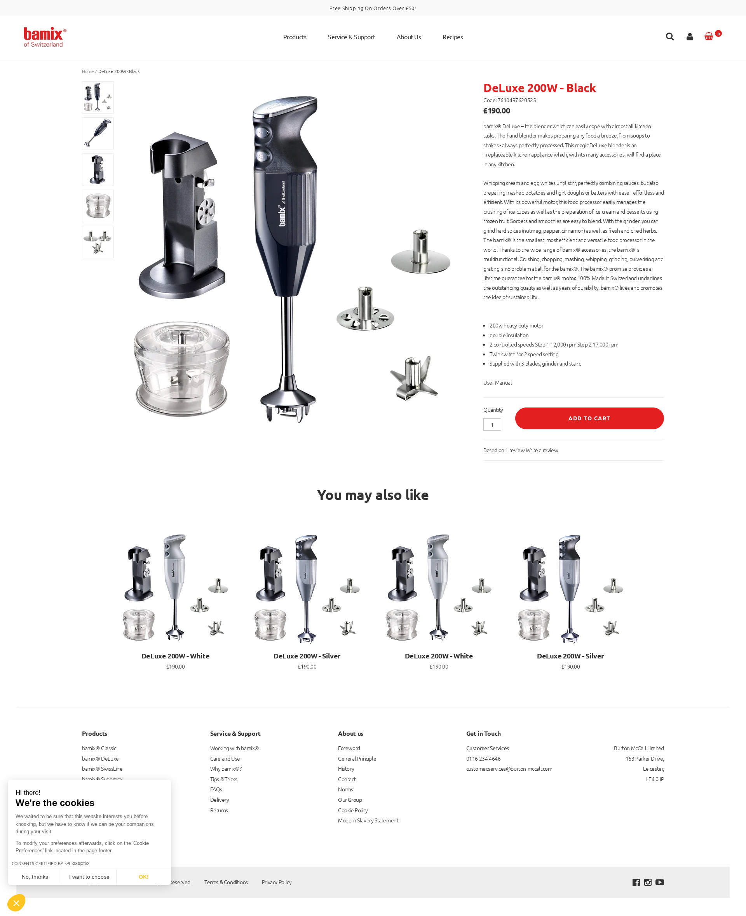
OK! (144, 877)
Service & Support (351, 36)
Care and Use (225, 758)
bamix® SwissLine (102, 768)
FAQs (216, 789)
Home (88, 71)
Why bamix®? (226, 768)
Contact (347, 779)
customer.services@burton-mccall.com (509, 768)
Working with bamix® (234, 748)
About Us (409, 36)
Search (670, 38)
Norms (345, 789)
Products (295, 36)
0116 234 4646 (483, 758)
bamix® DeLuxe (100, 758)
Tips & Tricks (223, 779)
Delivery (219, 799)
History (346, 768)
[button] (16, 902)
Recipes (453, 36)
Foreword (349, 748)
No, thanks (35, 877)
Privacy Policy (276, 882)
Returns (219, 810)
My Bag (719, 34)
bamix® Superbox (102, 779)
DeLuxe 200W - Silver (307, 655)
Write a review (542, 450)
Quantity (493, 409)
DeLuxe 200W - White (175, 655)
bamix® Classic (99, 748)
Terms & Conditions (226, 882)
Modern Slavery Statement (368, 820)
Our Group (350, 799)
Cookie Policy (353, 810)
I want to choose (89, 877)
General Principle (357, 758)
